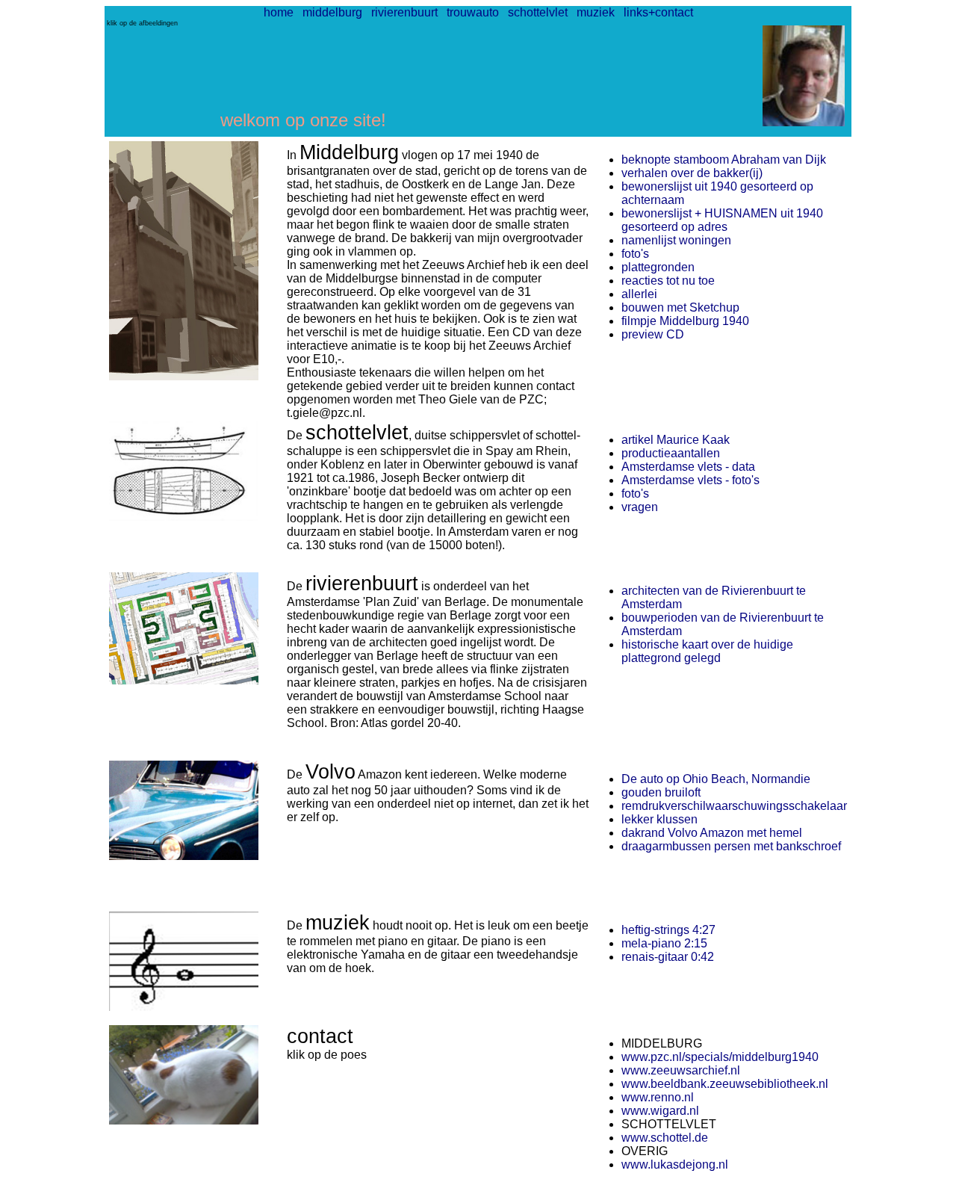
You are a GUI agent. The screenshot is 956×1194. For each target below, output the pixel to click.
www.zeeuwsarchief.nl (680, 1070)
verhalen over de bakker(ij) (692, 173)
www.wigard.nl (660, 1110)
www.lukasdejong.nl (674, 1164)
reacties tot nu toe (668, 280)
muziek (596, 12)
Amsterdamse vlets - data (688, 466)
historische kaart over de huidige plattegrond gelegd (707, 651)
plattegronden (658, 267)
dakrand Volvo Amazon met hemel (711, 832)
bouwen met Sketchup (680, 307)
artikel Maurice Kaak (675, 439)
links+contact (658, 12)
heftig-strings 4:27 (668, 930)
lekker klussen (659, 819)
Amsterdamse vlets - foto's (690, 480)
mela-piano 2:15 (664, 943)
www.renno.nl (657, 1097)
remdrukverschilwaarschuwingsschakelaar (734, 805)
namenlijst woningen (676, 240)
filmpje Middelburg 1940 (685, 321)
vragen (639, 507)
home (279, 12)
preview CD (652, 334)
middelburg (332, 12)
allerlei (639, 294)
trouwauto (473, 12)
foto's (635, 253)
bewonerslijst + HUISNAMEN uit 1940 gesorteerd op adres (722, 220)
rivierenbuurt (404, 12)
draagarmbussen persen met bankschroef (731, 846)
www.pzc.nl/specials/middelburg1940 (720, 1057)
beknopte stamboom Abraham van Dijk (723, 159)
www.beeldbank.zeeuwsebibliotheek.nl (724, 1083)
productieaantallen (670, 453)
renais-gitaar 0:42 (667, 956)
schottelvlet (538, 12)
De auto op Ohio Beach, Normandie (715, 779)
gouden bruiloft (661, 792)
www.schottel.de (664, 1137)
